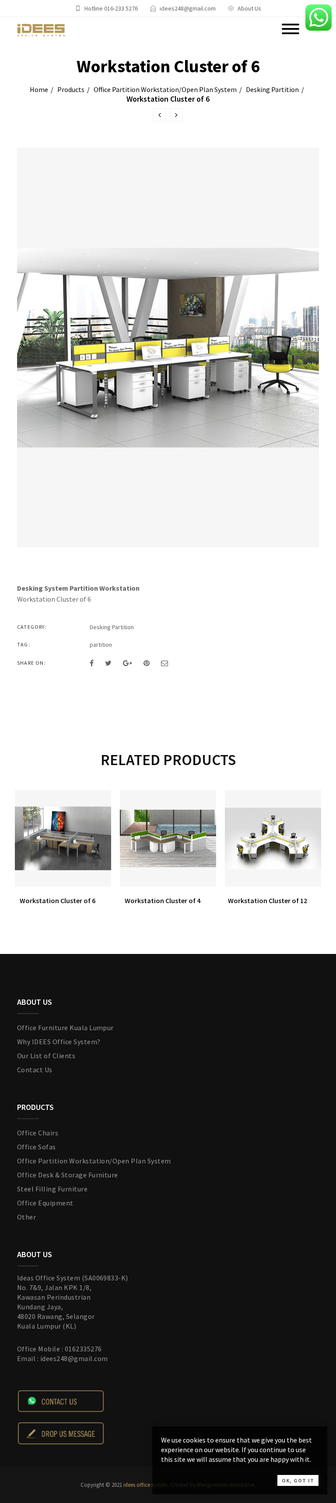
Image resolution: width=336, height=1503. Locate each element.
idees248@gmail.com (188, 8)
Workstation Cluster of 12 (267, 900)
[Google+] (127, 663)
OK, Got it (298, 1480)
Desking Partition (272, 89)
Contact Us (34, 1069)
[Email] (164, 663)
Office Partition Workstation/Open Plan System (165, 89)
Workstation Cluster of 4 (162, 900)
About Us (249, 8)
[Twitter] (108, 663)
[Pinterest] (147, 663)
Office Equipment (45, 1202)
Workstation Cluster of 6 (57, 900)
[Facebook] (92, 663)
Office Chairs (37, 1132)
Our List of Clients (46, 1055)
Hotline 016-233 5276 (111, 8)
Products (70, 89)
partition (101, 645)
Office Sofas (36, 1146)
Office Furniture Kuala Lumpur (65, 1027)
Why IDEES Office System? (59, 1041)
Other (26, 1216)
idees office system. (145, 1485)
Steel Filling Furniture (52, 1188)
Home (39, 89)
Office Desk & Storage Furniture (67, 1174)
